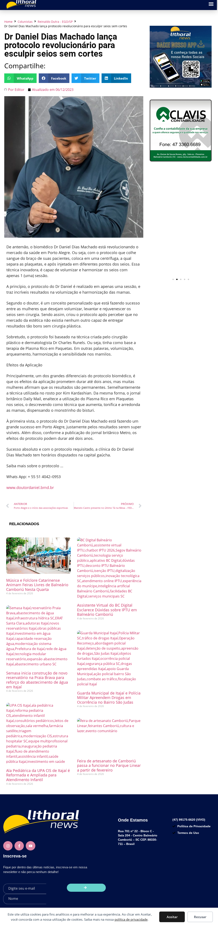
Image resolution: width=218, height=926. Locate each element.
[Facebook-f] (19, 845)
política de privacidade (131, 919)
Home (8, 22)
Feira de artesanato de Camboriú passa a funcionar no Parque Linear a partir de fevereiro (109, 765)
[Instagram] (8, 845)
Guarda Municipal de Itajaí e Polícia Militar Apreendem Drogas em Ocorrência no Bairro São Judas (109, 697)
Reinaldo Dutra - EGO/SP (55, 22)
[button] (20, 78)
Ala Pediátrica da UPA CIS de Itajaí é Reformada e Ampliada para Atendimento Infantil (38, 775)
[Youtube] (30, 845)
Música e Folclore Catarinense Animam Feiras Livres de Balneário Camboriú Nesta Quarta (37, 585)
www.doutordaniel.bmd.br (30, 487)
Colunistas (25, 22)
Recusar (200, 917)
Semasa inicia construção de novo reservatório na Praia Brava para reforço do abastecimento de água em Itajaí (37, 679)
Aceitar (172, 917)
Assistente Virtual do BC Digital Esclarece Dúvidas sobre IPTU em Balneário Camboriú (107, 610)
